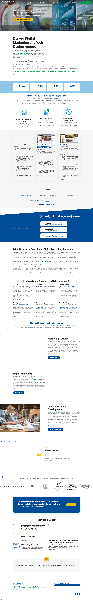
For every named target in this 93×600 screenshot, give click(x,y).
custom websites (23, 54)
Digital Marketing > (18, 392)
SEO (35, 51)
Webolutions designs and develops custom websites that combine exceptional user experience (69, 307)
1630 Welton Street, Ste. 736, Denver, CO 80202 (40, 587)
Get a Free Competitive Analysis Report (22, 19)
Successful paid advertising (18, 286)
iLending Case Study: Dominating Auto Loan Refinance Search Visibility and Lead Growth (46, 146)
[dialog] (4, 599)
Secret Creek (63, 145)
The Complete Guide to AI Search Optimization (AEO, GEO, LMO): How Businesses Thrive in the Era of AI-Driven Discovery (33, 526)
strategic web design (21, 51)
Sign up (71, 504)
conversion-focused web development (23, 53)
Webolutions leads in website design (56, 412)
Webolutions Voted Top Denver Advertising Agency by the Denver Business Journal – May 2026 (45, 71)
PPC (37, 379)
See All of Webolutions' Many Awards (46, 204)
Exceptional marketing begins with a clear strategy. (68, 286)
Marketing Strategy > (54, 357)
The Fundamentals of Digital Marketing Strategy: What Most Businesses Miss (31, 545)
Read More (16, 178)
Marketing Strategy (52, 325)
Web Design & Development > (55, 429)
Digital (61, 325)
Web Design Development (73, 325)
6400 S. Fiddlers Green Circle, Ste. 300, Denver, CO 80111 (22, 587)
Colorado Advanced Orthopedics (22, 145)
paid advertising (39, 51)
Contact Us (86, 2)
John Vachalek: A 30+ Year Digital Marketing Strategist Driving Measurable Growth (63, 541)
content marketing (45, 261)
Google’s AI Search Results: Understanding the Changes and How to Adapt (33, 535)
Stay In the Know (67, 585)
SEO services (38, 286)
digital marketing (29, 51)
